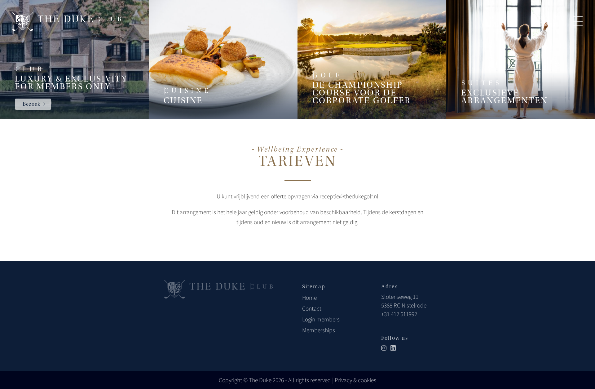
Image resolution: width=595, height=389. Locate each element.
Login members (321, 319)
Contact (311, 308)
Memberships (318, 330)
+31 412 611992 (399, 314)
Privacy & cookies (355, 380)
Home (309, 297)
